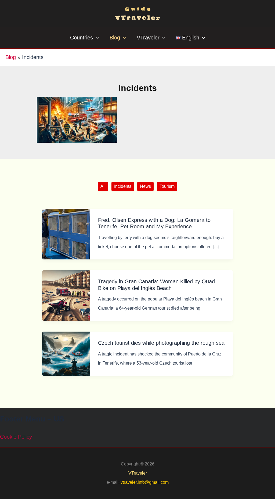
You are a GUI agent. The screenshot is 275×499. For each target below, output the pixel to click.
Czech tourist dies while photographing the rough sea (161, 343)
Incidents (122, 186)
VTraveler (137, 473)
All (103, 186)
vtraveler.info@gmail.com (145, 482)
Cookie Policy (16, 437)
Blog (10, 57)
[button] (96, 37)
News (145, 186)
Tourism (167, 186)
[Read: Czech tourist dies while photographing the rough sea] (66, 353)
